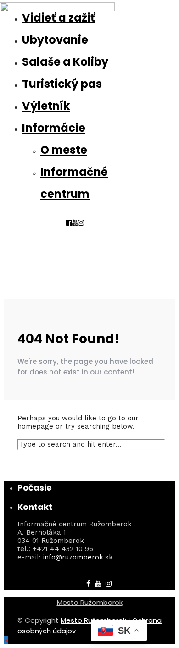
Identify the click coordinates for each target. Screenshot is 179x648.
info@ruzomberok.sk (78, 557)
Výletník (46, 105)
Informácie (53, 127)
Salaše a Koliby (65, 61)
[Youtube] (75, 223)
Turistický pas (62, 83)
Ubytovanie (55, 39)
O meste (63, 149)
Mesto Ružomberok (90, 602)
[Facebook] (88, 584)
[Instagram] (81, 223)
